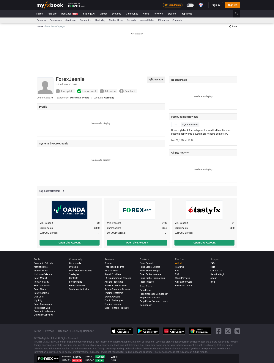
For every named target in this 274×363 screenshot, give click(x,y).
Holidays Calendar (43, 274)
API (177, 270)
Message (157, 79)
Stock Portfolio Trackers (117, 308)
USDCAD (89, 360)
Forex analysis (41, 293)
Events (114, 357)
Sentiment (70, 20)
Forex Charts (75, 282)
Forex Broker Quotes (150, 267)
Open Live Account (70, 242)
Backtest (69, 13)
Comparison (146, 305)
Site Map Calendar (83, 330)
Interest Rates (147, 20)
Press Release (147, 282)
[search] (238, 14)
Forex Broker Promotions (152, 278)
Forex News (40, 289)
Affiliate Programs (114, 282)
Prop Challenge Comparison (154, 294)
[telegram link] (237, 331)
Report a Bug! (217, 274)
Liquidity (38, 300)
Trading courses (113, 304)
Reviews (158, 13)
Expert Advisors (112, 296)
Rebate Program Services (117, 289)
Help (212, 267)
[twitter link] (228, 331)
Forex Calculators (43, 304)
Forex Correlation (42, 285)
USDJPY (66, 360)
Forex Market (40, 278)
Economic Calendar (44, 263)
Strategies (74, 274)
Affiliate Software (183, 282)
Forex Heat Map (42, 308)
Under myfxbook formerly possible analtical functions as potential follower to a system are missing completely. (201, 132)
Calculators (56, 20)
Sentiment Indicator (79, 289)
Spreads (131, 20)
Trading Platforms (114, 293)
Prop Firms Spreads (150, 297)
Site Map (63, 330)
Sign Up (232, 5)
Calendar (41, 20)
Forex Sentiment (77, 285)
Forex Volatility (41, 282)
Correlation (85, 20)
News (146, 13)
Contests (177, 20)
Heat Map (100, 20)
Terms (37, 330)
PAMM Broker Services (116, 285)
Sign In (216, 5)
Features (179, 267)
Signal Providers (190, 124)
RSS (177, 274)
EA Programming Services (118, 278)
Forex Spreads (147, 263)
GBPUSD (89, 356)
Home (39, 13)
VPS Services (111, 270)
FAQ (212, 263)
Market (103, 13)
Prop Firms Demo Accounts (154, 301)
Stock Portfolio (182, 278)
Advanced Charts (183, 285)
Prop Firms (186, 13)
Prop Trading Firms (114, 267)
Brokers (172, 13)
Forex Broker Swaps (150, 270)
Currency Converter (43, 314)
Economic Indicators (44, 311)
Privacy (49, 330)
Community (132, 13)
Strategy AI (89, 13)
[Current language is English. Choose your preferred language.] (201, 5)
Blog (212, 282)
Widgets (179, 263)
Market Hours (116, 20)
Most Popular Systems (80, 270)
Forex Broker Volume (150, 274)
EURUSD (66, 356)
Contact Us (216, 270)
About (213, 278)
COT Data (39, 296)
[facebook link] (218, 331)
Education (163, 20)
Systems (116, 13)
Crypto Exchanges (114, 300)
